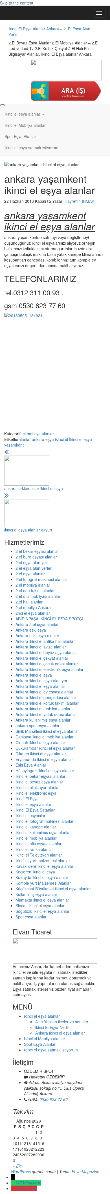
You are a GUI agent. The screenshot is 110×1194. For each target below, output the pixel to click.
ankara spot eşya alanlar (38, 725)
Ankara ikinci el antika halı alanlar (45, 641)
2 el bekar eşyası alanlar (37, 551)
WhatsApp (32, 1183)
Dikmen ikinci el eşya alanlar (41, 753)
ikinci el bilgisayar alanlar (38, 787)
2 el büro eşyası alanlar (36, 557)
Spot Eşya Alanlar (20, 136)
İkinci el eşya (80, 439)
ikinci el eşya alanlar (23, 114)
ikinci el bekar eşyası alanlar (40, 776)
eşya (49, 439)
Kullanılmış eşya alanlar (36, 894)
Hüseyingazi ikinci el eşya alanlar (45, 770)
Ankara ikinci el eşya (34, 675)
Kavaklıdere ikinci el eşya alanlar (44, 866)
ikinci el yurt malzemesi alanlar (43, 860)
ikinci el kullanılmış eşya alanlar (43, 832)
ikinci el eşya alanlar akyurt (28, 530)
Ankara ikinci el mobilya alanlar (43, 708)
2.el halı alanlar (29, 602)
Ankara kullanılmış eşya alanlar (43, 720)
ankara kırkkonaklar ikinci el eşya (33, 488)
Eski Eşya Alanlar (31, 765)
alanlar (25, 439)
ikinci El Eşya (27, 798)
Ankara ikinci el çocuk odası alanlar (47, 663)
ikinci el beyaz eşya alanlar (39, 782)
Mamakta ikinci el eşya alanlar (42, 900)
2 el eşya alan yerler (34, 568)
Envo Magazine (85, 1171)
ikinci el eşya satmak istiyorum (31, 147)
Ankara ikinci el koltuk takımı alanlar (47, 703)
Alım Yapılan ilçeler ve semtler (61, 1021)
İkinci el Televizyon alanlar (39, 855)
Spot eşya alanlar (31, 917)
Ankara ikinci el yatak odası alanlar (46, 714)
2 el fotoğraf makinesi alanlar (41, 579)
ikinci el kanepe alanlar (36, 827)
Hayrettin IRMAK (79, 201)
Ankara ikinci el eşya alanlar (40, 686)
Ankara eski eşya (31, 630)
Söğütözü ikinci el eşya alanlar (42, 911)
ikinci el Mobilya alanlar (25, 125)
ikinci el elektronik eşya (36, 793)
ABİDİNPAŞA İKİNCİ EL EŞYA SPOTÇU (50, 618)
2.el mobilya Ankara (33, 607)
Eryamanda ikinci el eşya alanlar (44, 759)
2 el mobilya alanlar (36, 433)
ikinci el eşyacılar (30, 815)
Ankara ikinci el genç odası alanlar (46, 697)
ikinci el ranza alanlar (34, 849)
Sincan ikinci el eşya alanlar (40, 905)
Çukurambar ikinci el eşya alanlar (45, 748)
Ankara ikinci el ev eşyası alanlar (44, 692)
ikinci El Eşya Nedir (52, 1027)
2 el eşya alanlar (30, 573)
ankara (38, 439)
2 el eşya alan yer (31, 562)
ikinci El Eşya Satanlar (35, 810)
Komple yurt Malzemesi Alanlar (43, 883)
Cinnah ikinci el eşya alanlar (40, 742)
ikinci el (61, 439)
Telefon (30, 1188)
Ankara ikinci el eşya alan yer (41, 680)
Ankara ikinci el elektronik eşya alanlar (49, 669)
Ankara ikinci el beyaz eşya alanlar (46, 652)
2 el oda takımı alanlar (35, 590)
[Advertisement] (55, 376)
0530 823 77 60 (53, 1099)
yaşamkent (14, 445)
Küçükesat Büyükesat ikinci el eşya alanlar (53, 888)
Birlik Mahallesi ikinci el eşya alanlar (47, 731)
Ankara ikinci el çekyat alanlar (42, 658)
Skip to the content (16, 3)
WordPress (21, 1171)
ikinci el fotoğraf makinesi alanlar (45, 821)
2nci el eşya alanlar (33, 613)
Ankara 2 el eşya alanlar (37, 624)
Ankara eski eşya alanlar (37, 635)
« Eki (17, 1166)
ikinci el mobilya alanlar (36, 838)
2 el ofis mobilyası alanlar (38, 596)
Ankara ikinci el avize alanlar (41, 647)
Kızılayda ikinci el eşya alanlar (42, 877)
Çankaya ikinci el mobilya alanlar (45, 737)
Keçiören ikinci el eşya (35, 872)
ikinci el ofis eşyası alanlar (38, 843)
